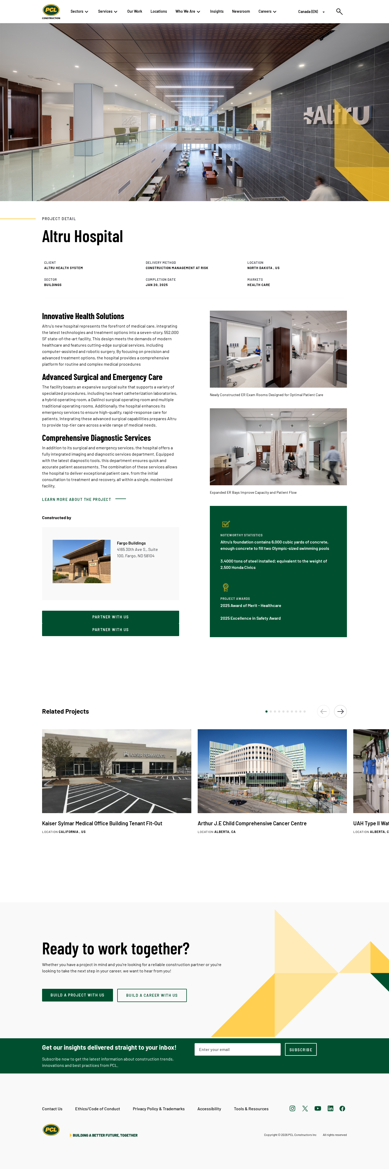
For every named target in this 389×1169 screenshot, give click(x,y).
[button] (266, 711)
